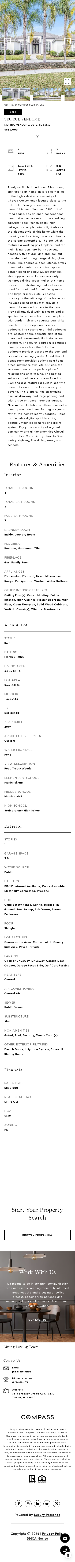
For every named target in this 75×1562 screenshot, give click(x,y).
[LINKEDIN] (37, 1503)
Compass (41, 1432)
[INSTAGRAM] (28, 1503)
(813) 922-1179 (20, 1382)
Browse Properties (37, 1234)
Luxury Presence (47, 1515)
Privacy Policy (53, 1534)
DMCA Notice (37, 1538)
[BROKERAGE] (56, 1503)
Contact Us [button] (37, 1319)
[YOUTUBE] (46, 1503)
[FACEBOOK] (18, 1503)
